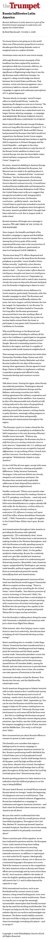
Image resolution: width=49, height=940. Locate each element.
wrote (30, 98)
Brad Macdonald (12, 31)
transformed (33, 645)
